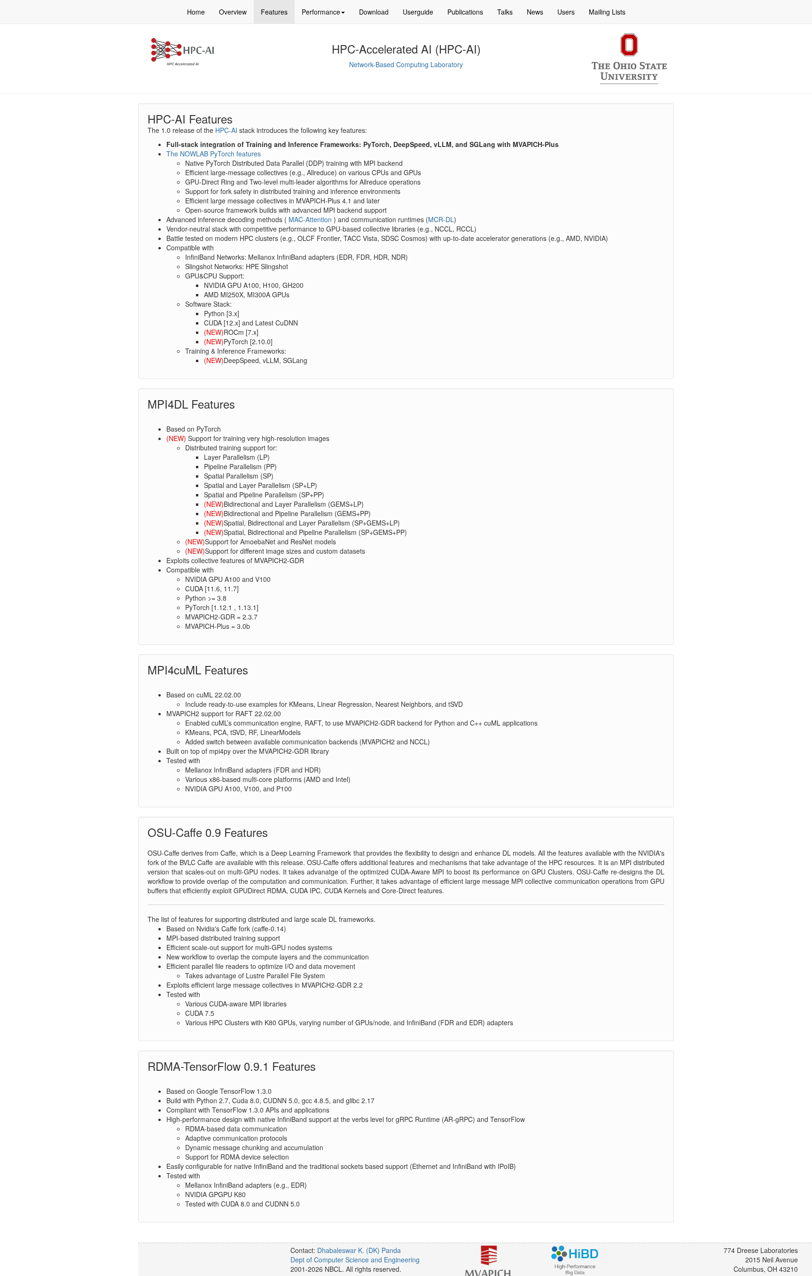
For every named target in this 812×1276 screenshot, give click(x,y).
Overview (233, 11)
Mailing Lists (607, 11)
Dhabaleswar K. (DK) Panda (359, 1250)
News (535, 11)
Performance (321, 11)
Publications (465, 11)
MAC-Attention (309, 219)
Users (566, 11)
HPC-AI (226, 130)
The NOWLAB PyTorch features (213, 153)
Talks (505, 11)
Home (196, 11)
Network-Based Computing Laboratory (406, 64)
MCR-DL (441, 219)
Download (374, 11)
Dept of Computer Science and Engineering (355, 1259)
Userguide (418, 11)
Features (274, 11)
